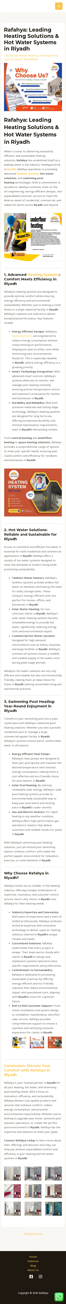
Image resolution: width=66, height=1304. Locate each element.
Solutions (33, 1261)
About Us (33, 1270)
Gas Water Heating (26, 55)
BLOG (9, 55)
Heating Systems (43, 275)
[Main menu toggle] (59, 6)
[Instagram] (40, 1276)
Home (33, 1256)
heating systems (22, 336)
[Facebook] (31, 1276)
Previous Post (33, 1234)
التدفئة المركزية (12, 59)
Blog (33, 1265)
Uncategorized (48, 55)
